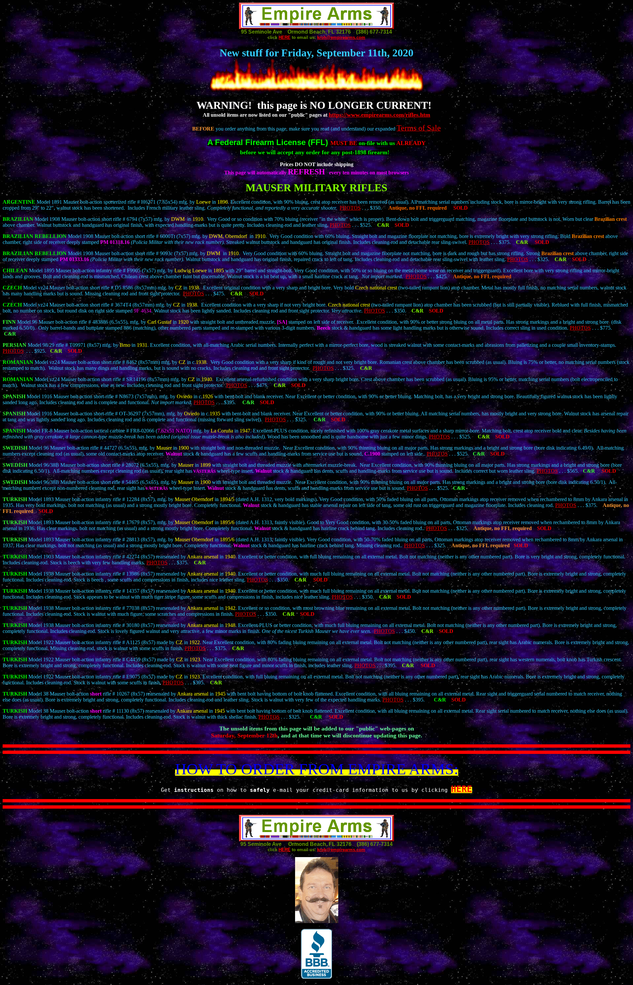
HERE (284, 37)
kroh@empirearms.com (341, 37)
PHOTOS (350, 208)
